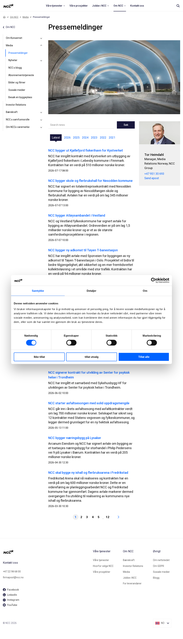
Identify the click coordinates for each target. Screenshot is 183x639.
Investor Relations (16, 104)
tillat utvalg (91, 356)
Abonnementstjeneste (21, 75)
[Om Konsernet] (41, 38)
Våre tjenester (101, 560)
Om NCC (14, 17)
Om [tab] (145, 290)
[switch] (71, 343)
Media (26, 17)
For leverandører (132, 583)
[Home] (4, 17)
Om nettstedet (161, 560)
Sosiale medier (16, 90)
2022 (103, 137)
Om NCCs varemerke (17, 127)
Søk (126, 124)
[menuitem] (55, 5)
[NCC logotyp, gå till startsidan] (46, 552)
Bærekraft (12, 112)
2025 (76, 137)
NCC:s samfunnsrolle (17, 119)
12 (107, 517)
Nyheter (12, 60)
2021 (112, 137)
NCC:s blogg (15, 67)
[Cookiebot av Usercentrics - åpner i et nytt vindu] (153, 280)
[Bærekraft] (41, 112)
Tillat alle (143, 356)
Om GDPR (158, 566)
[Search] (178, 5)
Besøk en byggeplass (20, 97)
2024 (85, 137)
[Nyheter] (41, 60)
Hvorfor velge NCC (103, 566)
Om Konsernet (14, 38)
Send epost (151, 178)
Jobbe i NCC (130, 577)
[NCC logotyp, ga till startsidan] (8, 6)
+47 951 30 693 (154, 173)
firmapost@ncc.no (13, 577)
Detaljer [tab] (92, 290)
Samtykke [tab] (38, 290)
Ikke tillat (39, 356)
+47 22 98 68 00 (12, 571)
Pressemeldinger (18, 52)
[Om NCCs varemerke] (41, 127)
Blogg (156, 577)
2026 (67, 137)
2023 (94, 137)
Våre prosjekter (101, 571)
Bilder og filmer (16, 82)
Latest (56, 137)
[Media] (41, 45)
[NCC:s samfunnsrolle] (41, 119)
